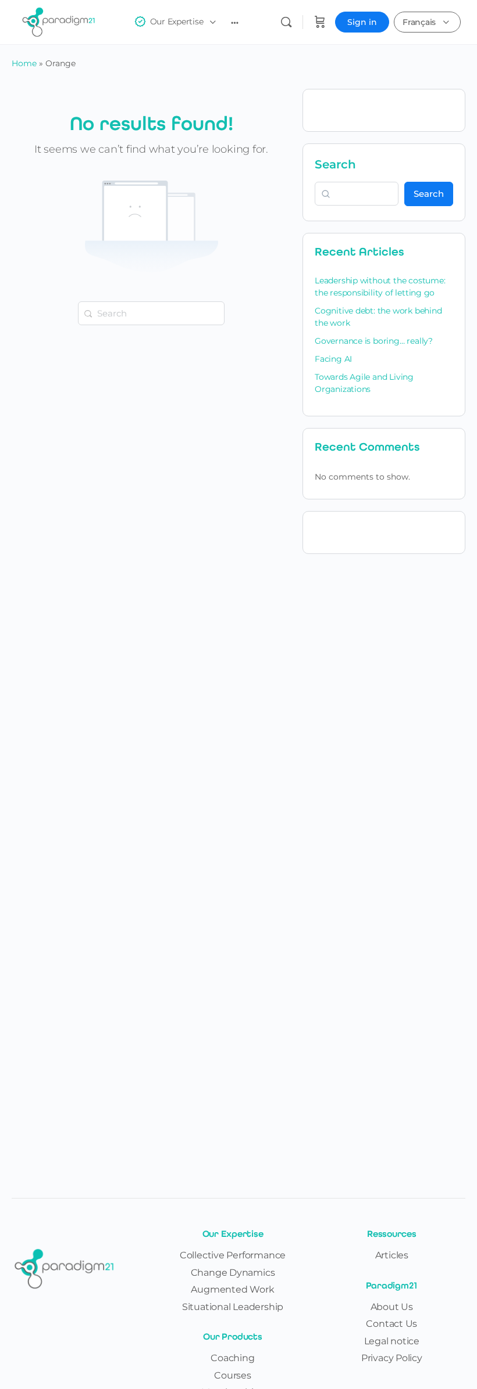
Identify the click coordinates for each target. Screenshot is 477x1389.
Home (24, 63)
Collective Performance (233, 1255)
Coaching (232, 1357)
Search (335, 164)
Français (419, 22)
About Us (392, 1306)
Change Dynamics (233, 1272)
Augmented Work (232, 1289)
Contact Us (391, 1323)
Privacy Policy (391, 1357)
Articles (391, 1255)
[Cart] (320, 22)
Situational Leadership (232, 1306)
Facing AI (333, 359)
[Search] (286, 22)
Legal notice (391, 1341)
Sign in (362, 22)
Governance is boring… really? (374, 341)
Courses (232, 1375)
